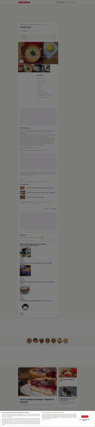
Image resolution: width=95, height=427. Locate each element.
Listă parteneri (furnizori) (46, 419)
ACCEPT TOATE (85, 416)
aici (12, 421)
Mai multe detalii (9, 416)
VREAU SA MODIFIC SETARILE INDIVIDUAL (84, 420)
